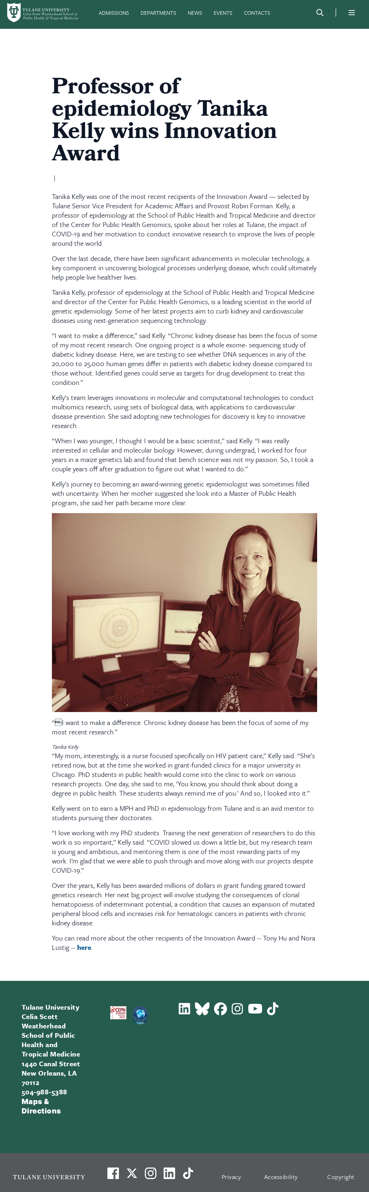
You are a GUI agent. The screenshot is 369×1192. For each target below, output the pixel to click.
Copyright (341, 1176)
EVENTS (223, 13)
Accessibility (281, 1176)
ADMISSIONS (114, 13)
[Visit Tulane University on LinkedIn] (169, 1176)
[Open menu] (351, 12)
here (84, 947)
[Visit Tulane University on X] (132, 1176)
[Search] (320, 12)
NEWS (195, 13)
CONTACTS (257, 13)
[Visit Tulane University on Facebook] (113, 1176)
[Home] (43, 12)
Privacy (231, 1176)
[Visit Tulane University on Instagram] (150, 1176)
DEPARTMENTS (158, 13)
